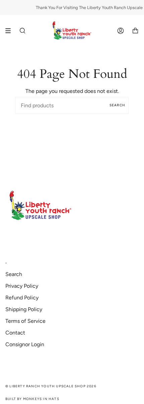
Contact (15, 332)
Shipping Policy (23, 309)
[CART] (135, 30)
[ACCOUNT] (120, 30)
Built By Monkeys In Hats (32, 399)
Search (117, 105)
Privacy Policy (21, 286)
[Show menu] (10, 31)
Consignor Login (24, 344)
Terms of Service (25, 321)
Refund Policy (22, 297)
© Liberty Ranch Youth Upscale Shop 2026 (50, 386)
